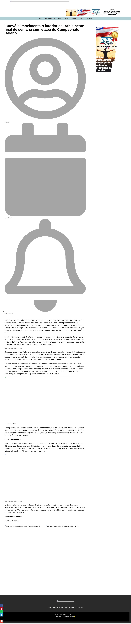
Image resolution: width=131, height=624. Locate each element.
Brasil (60, 18)
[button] (1, 605)
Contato (89, 18)
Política (82, 18)
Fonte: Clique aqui (12, 521)
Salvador (74, 18)
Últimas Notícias (50, 18)
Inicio (40, 18)
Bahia (66, 18)
